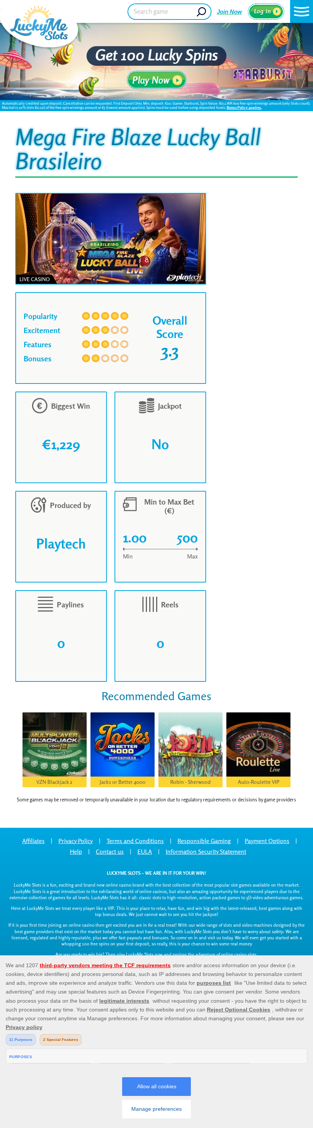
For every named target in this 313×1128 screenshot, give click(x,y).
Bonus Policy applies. (244, 107)
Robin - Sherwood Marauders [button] (190, 782)
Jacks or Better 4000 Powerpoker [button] (122, 782)
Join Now (229, 11)
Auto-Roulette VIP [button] (258, 781)
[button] (301, 11)
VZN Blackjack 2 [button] (54, 781)
